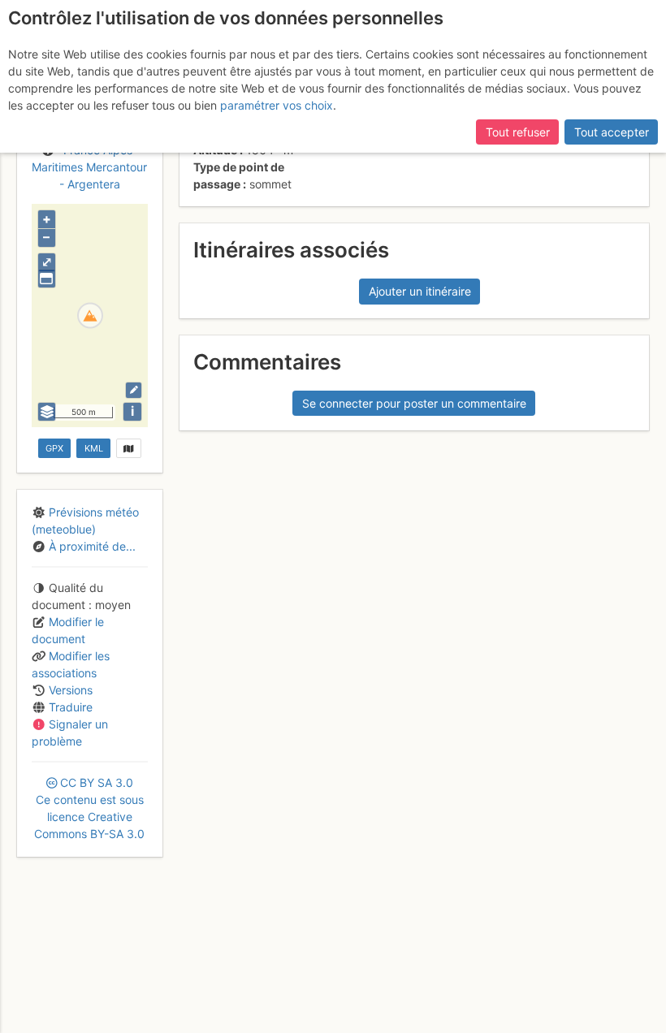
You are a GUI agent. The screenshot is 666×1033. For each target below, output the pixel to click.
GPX (54, 448)
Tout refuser (518, 132)
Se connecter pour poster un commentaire (414, 403)
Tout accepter (611, 132)
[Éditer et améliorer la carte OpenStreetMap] (133, 390)
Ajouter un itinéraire (420, 291)
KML (93, 448)
